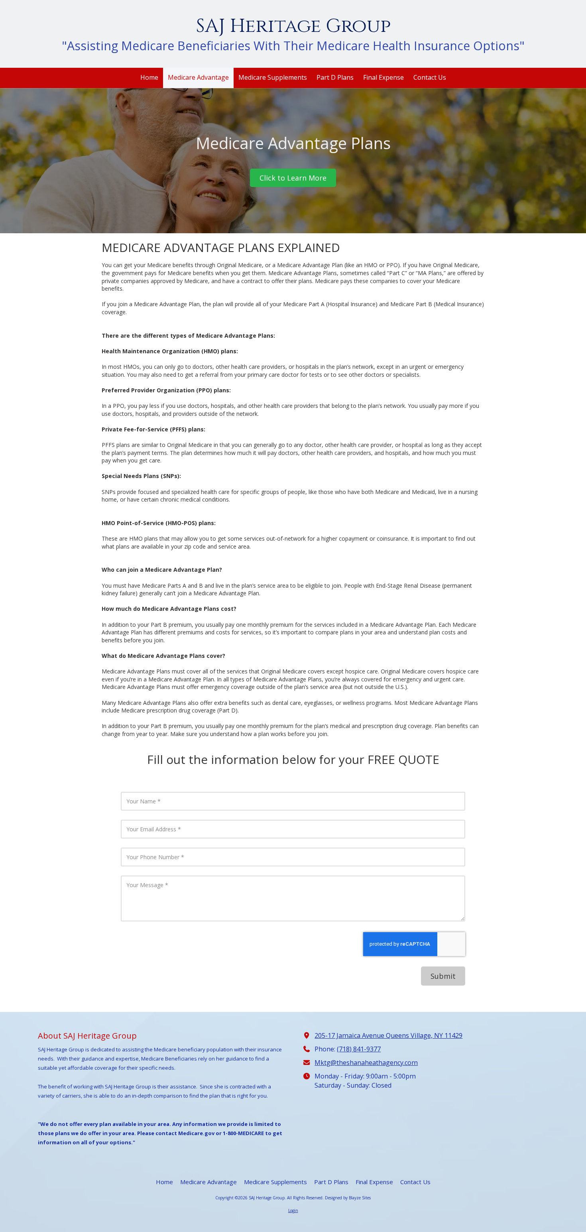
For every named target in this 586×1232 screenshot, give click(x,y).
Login (293, 1210)
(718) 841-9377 (359, 1049)
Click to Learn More (293, 178)
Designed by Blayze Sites (348, 1198)
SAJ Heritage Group (293, 26)
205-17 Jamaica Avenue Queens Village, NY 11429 (388, 1035)
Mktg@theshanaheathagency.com (366, 1062)
